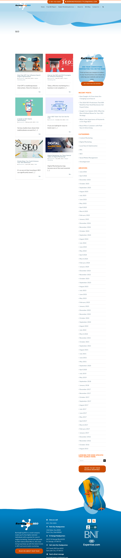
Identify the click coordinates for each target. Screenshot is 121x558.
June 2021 (83, 358)
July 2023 (83, 290)
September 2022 (85, 322)
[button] (103, 7)
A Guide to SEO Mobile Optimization (24, 119)
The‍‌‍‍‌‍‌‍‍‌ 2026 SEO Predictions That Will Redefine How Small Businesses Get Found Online (92, 105)
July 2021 (83, 354)
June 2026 (83, 172)
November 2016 (85, 441)
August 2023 (84, 286)
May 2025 (83, 203)
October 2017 (84, 397)
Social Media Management (89, 158)
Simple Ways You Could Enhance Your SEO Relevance (28, 162)
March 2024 (84, 259)
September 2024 (85, 235)
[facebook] (89, 521)
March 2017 (84, 425)
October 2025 (84, 184)
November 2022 (85, 314)
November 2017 (85, 393)
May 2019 (83, 377)
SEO (24, 79)
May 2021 (83, 361)
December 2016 (85, 437)
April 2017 (83, 421)
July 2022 (83, 330)
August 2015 (84, 448)
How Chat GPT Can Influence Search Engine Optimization (28, 76)
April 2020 (83, 369)
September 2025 (85, 187)
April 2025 (83, 207)
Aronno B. (21, 78)
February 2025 (85, 215)
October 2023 (84, 278)
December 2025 (85, 180)
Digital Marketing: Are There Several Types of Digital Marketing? (59, 156)
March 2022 (84, 334)
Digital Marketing (86, 142)
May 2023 (83, 298)
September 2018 (85, 381)
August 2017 (84, 405)
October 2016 (84, 445)
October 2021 (84, 342)
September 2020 (85, 366)
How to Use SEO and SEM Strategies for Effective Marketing (59, 76)
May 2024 (83, 251)
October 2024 (84, 231)
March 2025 (84, 211)
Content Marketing (86, 138)
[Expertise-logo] (91, 540)
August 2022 (84, 326)
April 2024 (83, 255)
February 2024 (85, 263)
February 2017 (85, 429)
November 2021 (85, 338)
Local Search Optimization (88, 146)
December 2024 (85, 223)
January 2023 (84, 306)
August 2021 (84, 350)
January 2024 (84, 267)
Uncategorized (85, 162)
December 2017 (85, 389)
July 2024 (83, 243)
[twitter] (94, 521)
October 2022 (84, 318)
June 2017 (83, 413)
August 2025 (84, 191)
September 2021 (85, 346)
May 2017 (83, 417)
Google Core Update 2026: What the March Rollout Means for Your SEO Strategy (92, 113)
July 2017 (83, 409)
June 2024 (83, 247)
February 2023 (85, 302)
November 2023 (85, 274)
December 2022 (85, 310)
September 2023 (85, 282)
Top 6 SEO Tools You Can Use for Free (58, 117)
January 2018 (84, 385)
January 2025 (84, 219)
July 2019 (83, 373)
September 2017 (85, 401)
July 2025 (83, 195)
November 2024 (85, 227)
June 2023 (83, 294)
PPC (81, 150)
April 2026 (83, 176)
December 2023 (85, 271)
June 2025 (83, 199)
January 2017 (84, 433)
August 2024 (84, 239)
